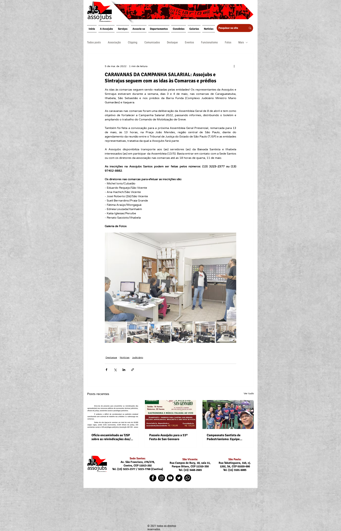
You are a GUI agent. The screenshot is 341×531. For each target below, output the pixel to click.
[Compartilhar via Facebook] (106, 369)
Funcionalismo (209, 42)
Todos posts (94, 42)
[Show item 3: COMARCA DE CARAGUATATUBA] (159, 332)
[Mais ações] (234, 66)
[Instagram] (161, 477)
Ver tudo (249, 393)
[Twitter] (178, 477)
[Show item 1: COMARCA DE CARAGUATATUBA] (115, 332)
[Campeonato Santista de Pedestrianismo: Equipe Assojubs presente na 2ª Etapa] (228, 414)
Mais (241, 42)
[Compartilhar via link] (132, 369)
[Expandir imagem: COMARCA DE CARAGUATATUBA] (170, 277)
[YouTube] (170, 477)
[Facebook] (152, 477)
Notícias (124, 357)
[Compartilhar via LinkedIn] (124, 369)
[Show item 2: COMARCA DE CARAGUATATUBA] (137, 332)
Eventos (189, 42)
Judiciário (137, 357)
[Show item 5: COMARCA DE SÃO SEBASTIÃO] (204, 332)
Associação (114, 42)
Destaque (172, 42)
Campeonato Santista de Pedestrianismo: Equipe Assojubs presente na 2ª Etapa (228, 437)
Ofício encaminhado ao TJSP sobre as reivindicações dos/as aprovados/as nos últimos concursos (112, 437)
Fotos (228, 42)
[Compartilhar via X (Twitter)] (115, 369)
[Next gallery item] (232, 277)
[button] (106, 28)
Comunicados (152, 42)
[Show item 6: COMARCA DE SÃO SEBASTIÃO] (226, 332)
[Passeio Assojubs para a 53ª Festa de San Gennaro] (170, 414)
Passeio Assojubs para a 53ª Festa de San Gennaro (168, 437)
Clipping (132, 42)
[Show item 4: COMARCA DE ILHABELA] (182, 332)
